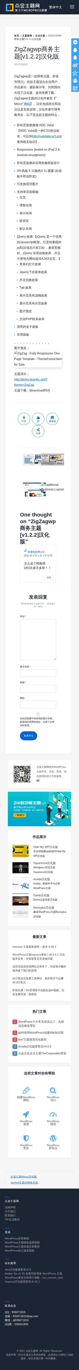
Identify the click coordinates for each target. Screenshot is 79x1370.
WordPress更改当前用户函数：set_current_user (34, 1277)
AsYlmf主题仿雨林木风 (24, 1182)
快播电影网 (34, 551)
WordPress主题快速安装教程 (22, 1246)
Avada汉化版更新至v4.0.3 (34, 1046)
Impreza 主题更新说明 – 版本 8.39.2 (34, 946)
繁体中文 (55, 7)
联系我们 (10, 1215)
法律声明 (10, 1207)
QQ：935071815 (15, 1312)
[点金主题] (26, 7)
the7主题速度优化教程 (32, 1039)
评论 (23, 616)
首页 (16, 35)
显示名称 (25, 666)
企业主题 (40, 35)
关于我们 (10, 1211)
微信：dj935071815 (17, 1320)
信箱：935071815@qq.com (21, 1316)
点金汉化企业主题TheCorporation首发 (42, 1053)
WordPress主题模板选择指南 (22, 1242)
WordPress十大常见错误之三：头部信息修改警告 (41, 1023)
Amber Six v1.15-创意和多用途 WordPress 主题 (33, 1273)
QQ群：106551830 (16, 1324)
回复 (49, 577)
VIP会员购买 (12, 1219)
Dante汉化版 (41, 895)
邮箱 (23, 682)
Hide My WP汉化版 (45, 847)
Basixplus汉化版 (43, 907)
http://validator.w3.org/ (47, 136)
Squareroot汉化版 (44, 863)
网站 (27, 103)
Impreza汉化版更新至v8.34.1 (22, 1281)
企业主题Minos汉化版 (24, 1176)
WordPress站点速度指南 (19, 1250)
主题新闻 (27, 35)
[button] (72, 7)
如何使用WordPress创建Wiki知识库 (41, 1032)
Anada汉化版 (41, 879)
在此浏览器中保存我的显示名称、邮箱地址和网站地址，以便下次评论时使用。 (37, 722)
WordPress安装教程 (17, 1238)
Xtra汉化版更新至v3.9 (18, 1269)
